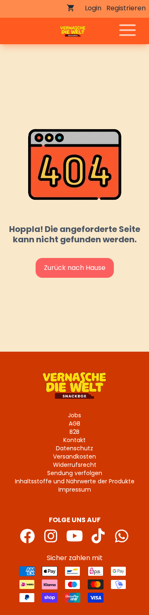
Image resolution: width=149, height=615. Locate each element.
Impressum (74, 489)
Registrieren (126, 8)
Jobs (74, 415)
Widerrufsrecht (74, 465)
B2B (74, 432)
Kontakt (74, 440)
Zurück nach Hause (75, 267)
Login (93, 8)
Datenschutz (74, 448)
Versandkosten (74, 456)
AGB (74, 423)
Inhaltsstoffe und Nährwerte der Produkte (75, 481)
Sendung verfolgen (74, 473)
